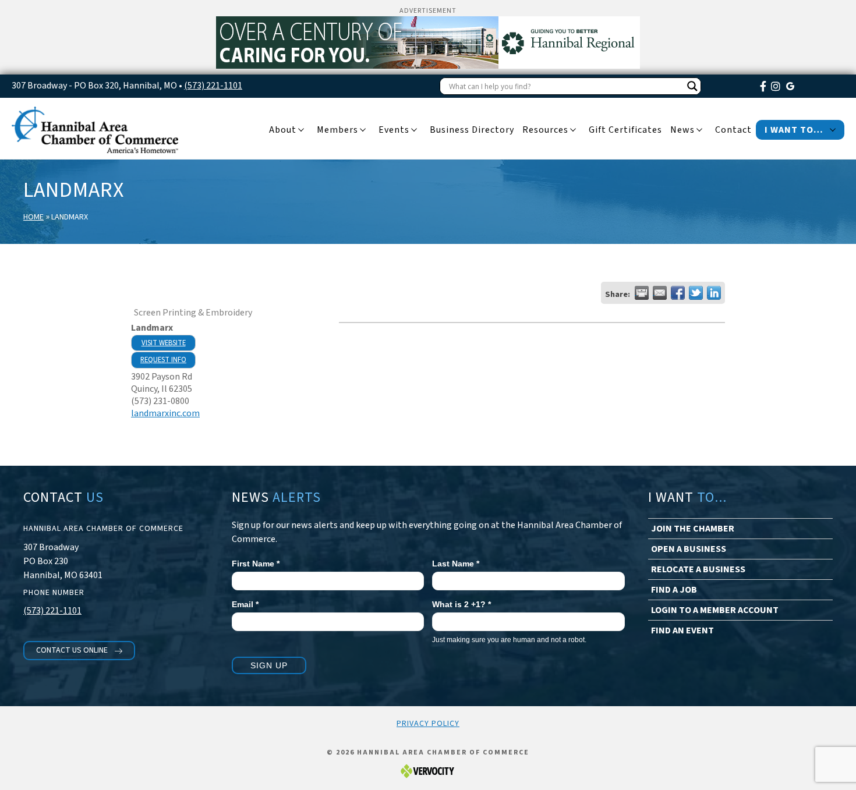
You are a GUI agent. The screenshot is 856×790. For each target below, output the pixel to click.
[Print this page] (642, 293)
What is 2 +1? (461, 604)
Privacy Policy (428, 723)
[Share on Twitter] (696, 293)
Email (245, 604)
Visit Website (164, 343)
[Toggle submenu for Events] (414, 130)
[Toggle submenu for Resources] (573, 130)
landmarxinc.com (165, 413)
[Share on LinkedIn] (714, 293)
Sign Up (269, 665)
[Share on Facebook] (678, 293)
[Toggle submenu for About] (301, 130)
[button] (79, 650)
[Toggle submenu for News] (699, 130)
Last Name (455, 563)
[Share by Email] (660, 293)
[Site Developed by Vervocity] (428, 771)
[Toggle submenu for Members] (363, 130)
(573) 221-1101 (213, 85)
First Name (256, 563)
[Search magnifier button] (692, 86)
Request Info (163, 360)
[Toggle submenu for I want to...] (833, 130)
